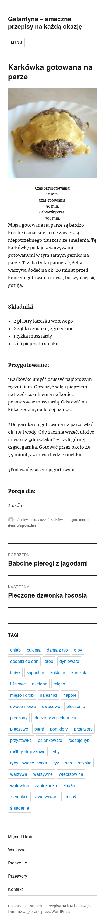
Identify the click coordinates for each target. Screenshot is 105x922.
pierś (39, 729)
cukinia (34, 650)
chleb (15, 650)
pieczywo (19, 729)
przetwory (83, 729)
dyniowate (69, 661)
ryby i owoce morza (28, 763)
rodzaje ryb (79, 740)
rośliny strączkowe (28, 751)
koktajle (57, 672)
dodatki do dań (24, 661)
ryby (56, 751)
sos (68, 763)
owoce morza (23, 706)
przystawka (21, 740)
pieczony (18, 717)
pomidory (59, 729)
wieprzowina (26, 525)
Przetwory (17, 876)
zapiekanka (46, 785)
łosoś (71, 797)
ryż (56, 763)
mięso (72, 519)
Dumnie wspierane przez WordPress (39, 911)
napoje (69, 695)
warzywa (18, 774)
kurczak (78, 672)
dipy (78, 650)
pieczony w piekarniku (55, 717)
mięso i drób (22, 695)
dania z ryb (57, 650)
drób (49, 661)
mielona (39, 684)
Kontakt (15, 889)
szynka (85, 763)
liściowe (18, 684)
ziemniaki (19, 797)
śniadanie (19, 808)
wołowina (19, 785)
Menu (16, 42)
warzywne (43, 774)
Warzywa (17, 849)
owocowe (51, 706)
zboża (69, 785)
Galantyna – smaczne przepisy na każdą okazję (45, 22)
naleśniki (48, 695)
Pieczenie (17, 863)
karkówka (58, 519)
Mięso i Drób (20, 836)
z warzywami (47, 797)
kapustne (35, 672)
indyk (15, 672)
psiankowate (50, 740)
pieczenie (75, 706)
